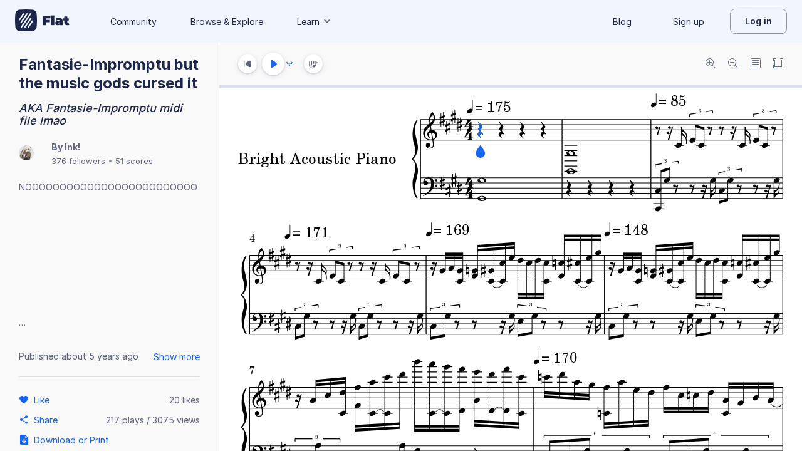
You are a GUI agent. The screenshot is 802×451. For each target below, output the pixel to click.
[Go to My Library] (42, 21)
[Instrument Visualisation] (313, 63)
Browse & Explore (226, 21)
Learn (308, 21)
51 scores (134, 161)
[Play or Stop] (273, 64)
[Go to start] (247, 63)
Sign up (688, 21)
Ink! (72, 147)
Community (133, 21)
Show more (177, 356)
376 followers (78, 161)
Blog (622, 21)
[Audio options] (289, 64)
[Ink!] (26, 153)
